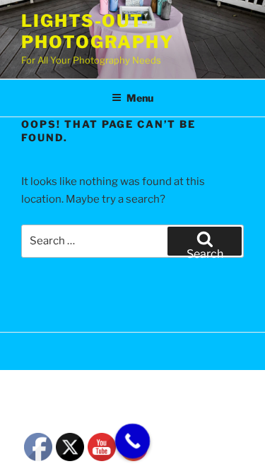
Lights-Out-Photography (97, 31)
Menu (139, 98)
